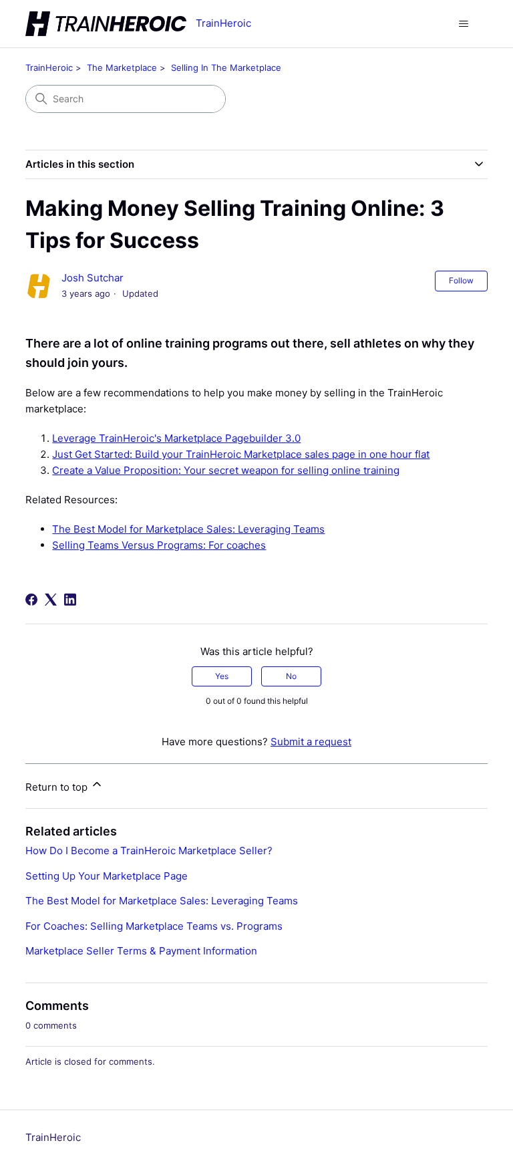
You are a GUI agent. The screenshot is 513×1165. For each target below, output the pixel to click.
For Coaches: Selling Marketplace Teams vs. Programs (154, 926)
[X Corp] (51, 600)
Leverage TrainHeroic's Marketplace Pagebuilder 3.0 (176, 438)
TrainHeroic (49, 67)
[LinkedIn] (70, 600)
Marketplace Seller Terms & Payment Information (141, 950)
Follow (461, 280)
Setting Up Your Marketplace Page (106, 876)
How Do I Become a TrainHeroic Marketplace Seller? (149, 850)
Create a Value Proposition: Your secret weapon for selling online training (225, 470)
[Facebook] (31, 600)
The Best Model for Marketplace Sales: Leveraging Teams (188, 529)
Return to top (57, 787)
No (291, 676)
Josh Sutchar (92, 277)
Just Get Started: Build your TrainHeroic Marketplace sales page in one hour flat (241, 454)
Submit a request (311, 741)
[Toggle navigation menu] (464, 24)
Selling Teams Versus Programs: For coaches (159, 545)
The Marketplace (122, 67)
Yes (221, 676)
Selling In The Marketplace (226, 67)
